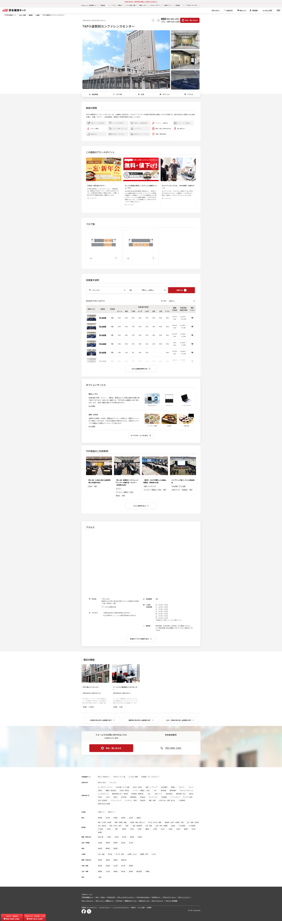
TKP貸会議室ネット (10, 15)
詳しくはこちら (92, 198)
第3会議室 (102, 335)
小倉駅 (38, 15)
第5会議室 (102, 352)
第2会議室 (102, 326)
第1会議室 (102, 318)
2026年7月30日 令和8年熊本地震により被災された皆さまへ (141, 1)
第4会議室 (102, 344)
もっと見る (92, 406)
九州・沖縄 (22, 15)
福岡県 (31, 15)
